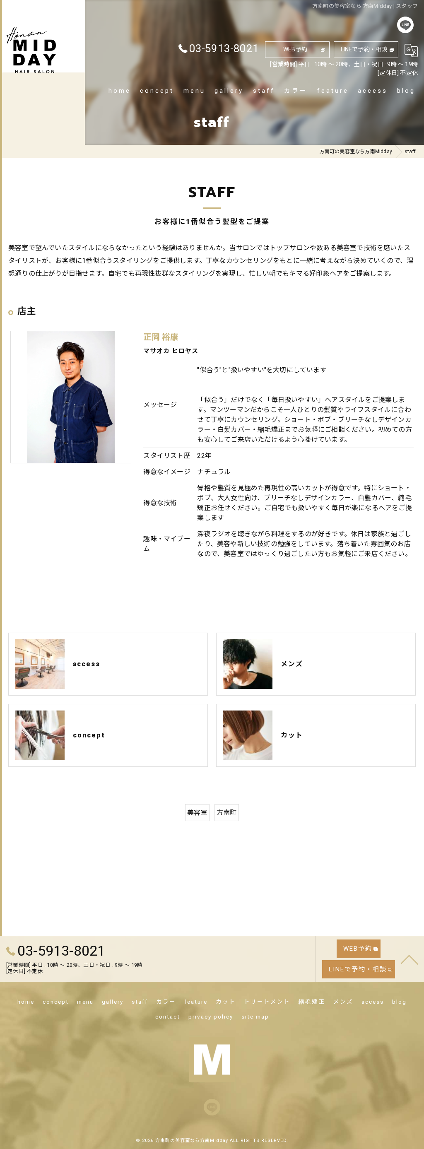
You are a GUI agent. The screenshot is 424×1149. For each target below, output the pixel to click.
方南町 (227, 813)
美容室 (197, 813)
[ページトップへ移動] (409, 959)
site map (255, 1016)
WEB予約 (295, 49)
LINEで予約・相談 (364, 49)
